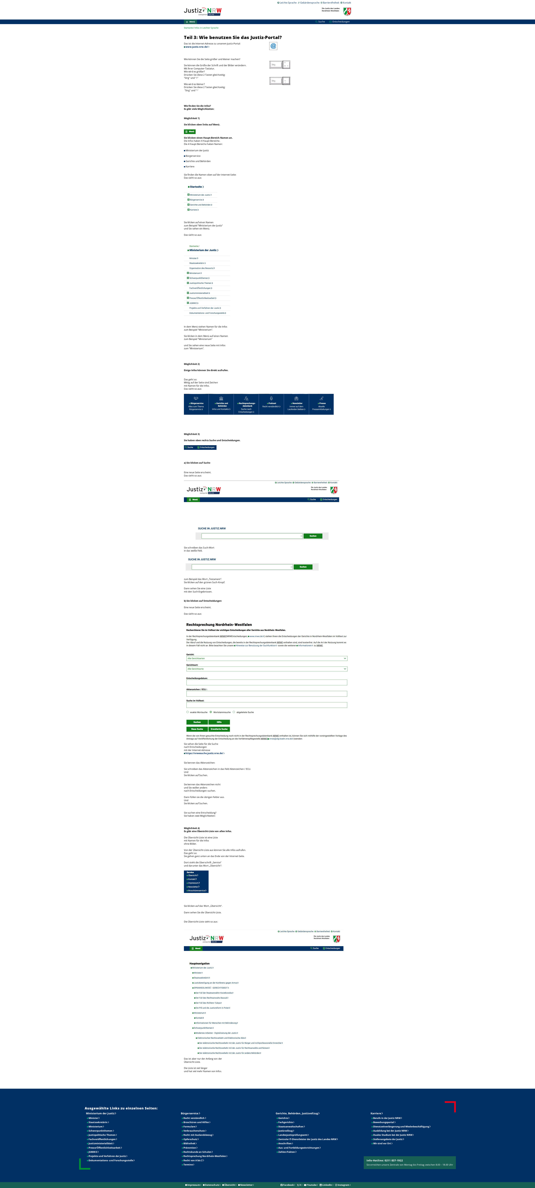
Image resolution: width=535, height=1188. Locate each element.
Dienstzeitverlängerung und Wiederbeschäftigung (401, 1126)
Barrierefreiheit (331, 2)
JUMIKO (93, 1151)
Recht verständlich (194, 1118)
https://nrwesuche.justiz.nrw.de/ (204, 753)
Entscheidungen (341, 21)
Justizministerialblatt (101, 1143)
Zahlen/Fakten (287, 1151)
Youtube (312, 1184)
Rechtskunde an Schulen (197, 1151)
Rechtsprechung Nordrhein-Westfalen (205, 1156)
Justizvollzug (286, 1130)
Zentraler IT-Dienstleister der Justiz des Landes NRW (307, 1139)
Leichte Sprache (288, 2)
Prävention (190, 1147)
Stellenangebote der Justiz (388, 1139)
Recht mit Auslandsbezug (198, 1134)
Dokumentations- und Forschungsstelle (111, 1160)
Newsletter (246, 1184)
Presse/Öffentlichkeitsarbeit (104, 1147)
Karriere (376, 1113)
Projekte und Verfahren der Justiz (107, 1156)
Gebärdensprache (309, 2)
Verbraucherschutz (194, 1130)
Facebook (288, 1184)
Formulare (189, 1126)
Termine (188, 1164)
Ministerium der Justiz (100, 1113)
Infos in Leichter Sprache (206, 27)
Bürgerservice (189, 1113)
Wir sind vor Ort (382, 1143)
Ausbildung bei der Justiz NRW (390, 1130)
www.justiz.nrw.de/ (197, 46)
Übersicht (229, 1184)
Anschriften (285, 1143)
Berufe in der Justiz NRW (387, 1118)
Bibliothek (189, 1143)
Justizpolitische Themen (102, 1134)
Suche (321, 21)
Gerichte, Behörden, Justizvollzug (297, 1113)
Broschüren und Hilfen (196, 1122)
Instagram (343, 1184)
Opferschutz (190, 1139)
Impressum (193, 1184)
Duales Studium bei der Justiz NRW (393, 1134)
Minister (93, 1118)
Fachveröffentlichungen (102, 1139)
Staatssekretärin (98, 1122)
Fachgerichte (286, 1122)
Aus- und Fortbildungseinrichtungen (299, 1147)
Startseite (188, 27)
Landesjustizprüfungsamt (293, 1134)
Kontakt (347, 2)
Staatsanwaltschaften (291, 1126)
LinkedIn (327, 1184)
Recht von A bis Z (193, 1160)
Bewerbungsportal (384, 1122)
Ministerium (96, 1126)
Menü (192, 21)
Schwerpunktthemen (100, 1130)
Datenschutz (212, 1184)
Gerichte (283, 1118)
